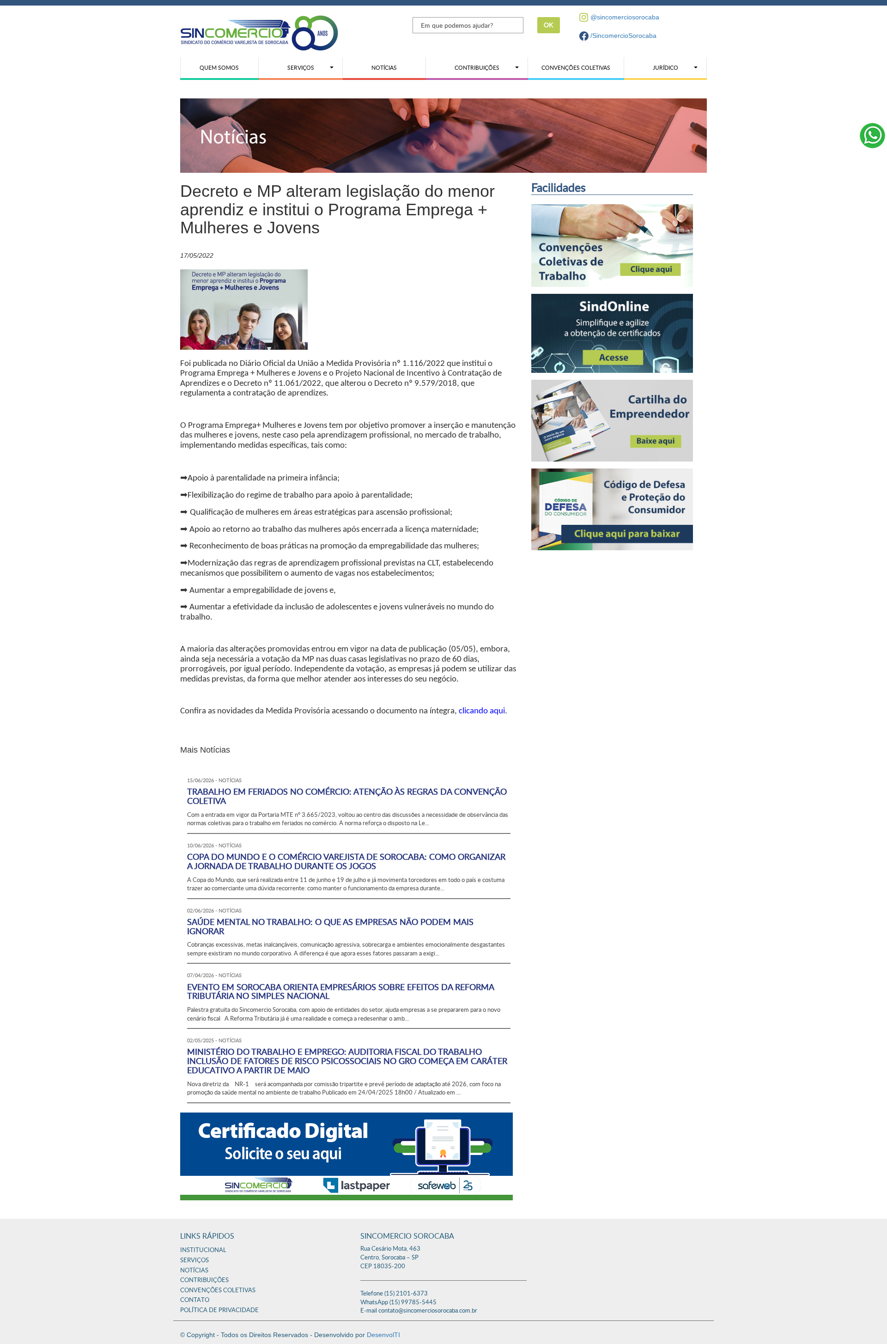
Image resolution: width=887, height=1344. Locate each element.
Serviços (194, 1261)
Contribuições (204, 1280)
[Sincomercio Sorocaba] (259, 32)
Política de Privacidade (219, 1311)
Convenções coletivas (217, 1291)
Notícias (194, 1271)
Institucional (203, 1250)
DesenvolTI (383, 1334)
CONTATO (194, 1300)
